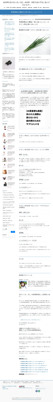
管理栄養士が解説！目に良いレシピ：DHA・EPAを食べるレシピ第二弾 (34, 369)
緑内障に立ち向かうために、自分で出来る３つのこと (31, 319)
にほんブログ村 (5, 388)
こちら (25, 106)
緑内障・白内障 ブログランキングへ (25, 387)
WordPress (17, 399)
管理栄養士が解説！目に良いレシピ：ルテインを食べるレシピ (32, 363)
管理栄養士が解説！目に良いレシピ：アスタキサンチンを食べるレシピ (34, 371)
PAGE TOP (51, 389)
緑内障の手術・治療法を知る (7, 220)
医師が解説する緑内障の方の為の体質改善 (8, 208)
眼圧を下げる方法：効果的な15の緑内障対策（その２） (9, 39)
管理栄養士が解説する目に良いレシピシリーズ (43, 19)
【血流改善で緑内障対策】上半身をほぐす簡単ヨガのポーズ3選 (9, 44)
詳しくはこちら (22, 356)
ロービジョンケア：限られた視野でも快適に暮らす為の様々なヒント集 (8, 202)
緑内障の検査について (17, 382)
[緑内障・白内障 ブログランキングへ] (22, 386)
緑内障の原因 (38, 381)
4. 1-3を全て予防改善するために (8, 199)
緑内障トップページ (6, 381)
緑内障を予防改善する (6, 222)
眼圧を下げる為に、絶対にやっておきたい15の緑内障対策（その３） (10, 29)
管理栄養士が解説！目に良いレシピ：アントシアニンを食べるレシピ (34, 365)
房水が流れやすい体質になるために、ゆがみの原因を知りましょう (9, 49)
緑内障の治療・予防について (8, 382)
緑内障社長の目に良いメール (37, 382)
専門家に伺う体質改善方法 (7, 210)
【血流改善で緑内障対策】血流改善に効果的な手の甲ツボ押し (11, 134)
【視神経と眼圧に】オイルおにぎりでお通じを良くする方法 (11, 146)
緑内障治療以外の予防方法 (27, 382)
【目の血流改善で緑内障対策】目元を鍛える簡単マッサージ (11, 140)
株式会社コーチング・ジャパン (41, 388)
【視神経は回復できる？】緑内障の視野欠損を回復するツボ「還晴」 (9, 34)
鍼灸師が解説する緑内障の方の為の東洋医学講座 (8, 226)
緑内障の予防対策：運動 (7, 216)
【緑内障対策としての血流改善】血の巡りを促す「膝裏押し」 (11, 177)
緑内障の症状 (32, 381)
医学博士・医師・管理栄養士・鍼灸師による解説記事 (20, 381)
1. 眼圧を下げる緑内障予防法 (7, 192)
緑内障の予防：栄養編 (6, 218)
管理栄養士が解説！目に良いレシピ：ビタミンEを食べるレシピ (33, 361)
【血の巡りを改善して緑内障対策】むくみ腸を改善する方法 (11, 159)
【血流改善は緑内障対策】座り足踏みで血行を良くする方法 (11, 153)
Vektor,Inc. (36, 399)
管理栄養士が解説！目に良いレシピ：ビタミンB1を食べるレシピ (33, 367)
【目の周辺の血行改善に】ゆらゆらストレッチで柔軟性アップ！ (11, 171)
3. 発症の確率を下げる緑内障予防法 (8, 197)
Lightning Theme (22, 399)
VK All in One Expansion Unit (30, 399)
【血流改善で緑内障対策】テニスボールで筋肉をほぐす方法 (11, 165)
